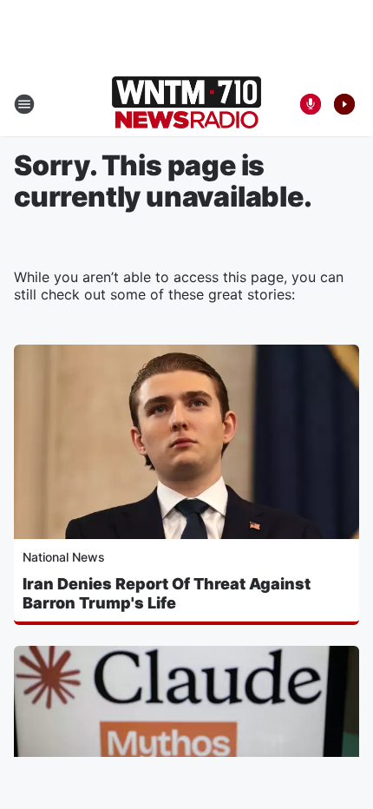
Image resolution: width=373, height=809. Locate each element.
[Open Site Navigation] (24, 104)
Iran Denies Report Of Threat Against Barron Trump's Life (167, 593)
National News (64, 556)
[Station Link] (186, 104)
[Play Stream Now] (344, 104)
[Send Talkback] (310, 104)
